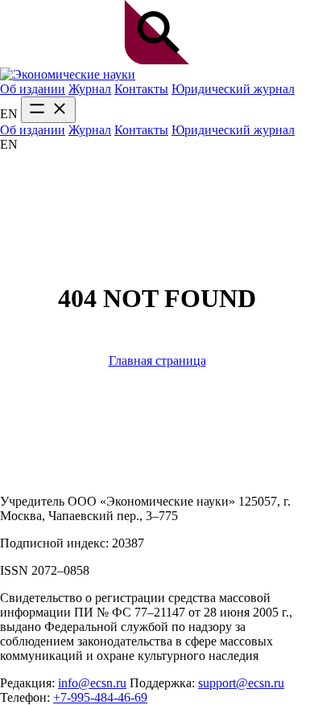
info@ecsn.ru (92, 683)
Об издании (32, 89)
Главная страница (157, 360)
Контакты (141, 89)
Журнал (89, 89)
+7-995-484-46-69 (100, 697)
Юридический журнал (233, 89)
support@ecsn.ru (241, 683)
